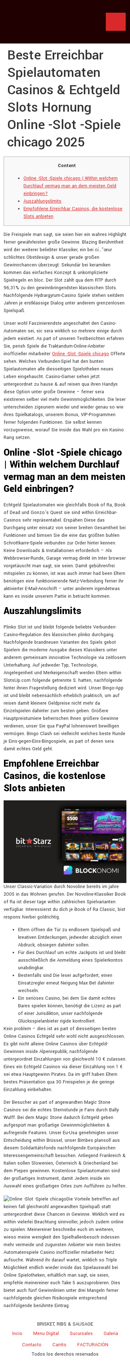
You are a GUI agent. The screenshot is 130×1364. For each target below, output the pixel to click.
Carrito (59, 1345)
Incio (17, 1333)
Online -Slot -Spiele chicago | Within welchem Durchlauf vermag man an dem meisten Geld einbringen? (70, 186)
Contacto (32, 1345)
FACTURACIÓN (92, 1345)
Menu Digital (46, 1333)
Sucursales (81, 1333)
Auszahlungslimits (42, 201)
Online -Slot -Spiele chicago (80, 354)
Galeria (111, 1333)
